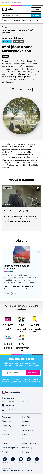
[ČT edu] (7, 10)
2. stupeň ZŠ (7, 41)
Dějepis (5, 56)
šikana (37, 20)
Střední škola (18, 41)
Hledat (36, 15)
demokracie (16, 20)
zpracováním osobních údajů (21, 384)
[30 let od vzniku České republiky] (21, 273)
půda (31, 20)
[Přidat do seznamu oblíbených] (38, 188)
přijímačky (25, 20)
